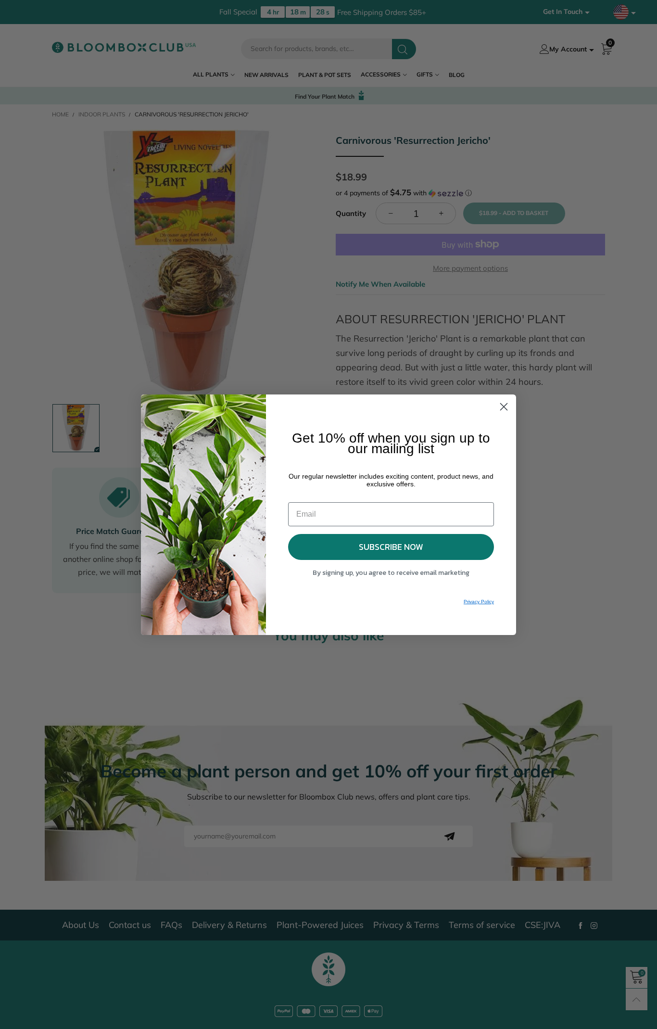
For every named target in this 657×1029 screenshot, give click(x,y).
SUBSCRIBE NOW (391, 546)
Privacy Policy (479, 601)
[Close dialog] (503, 406)
